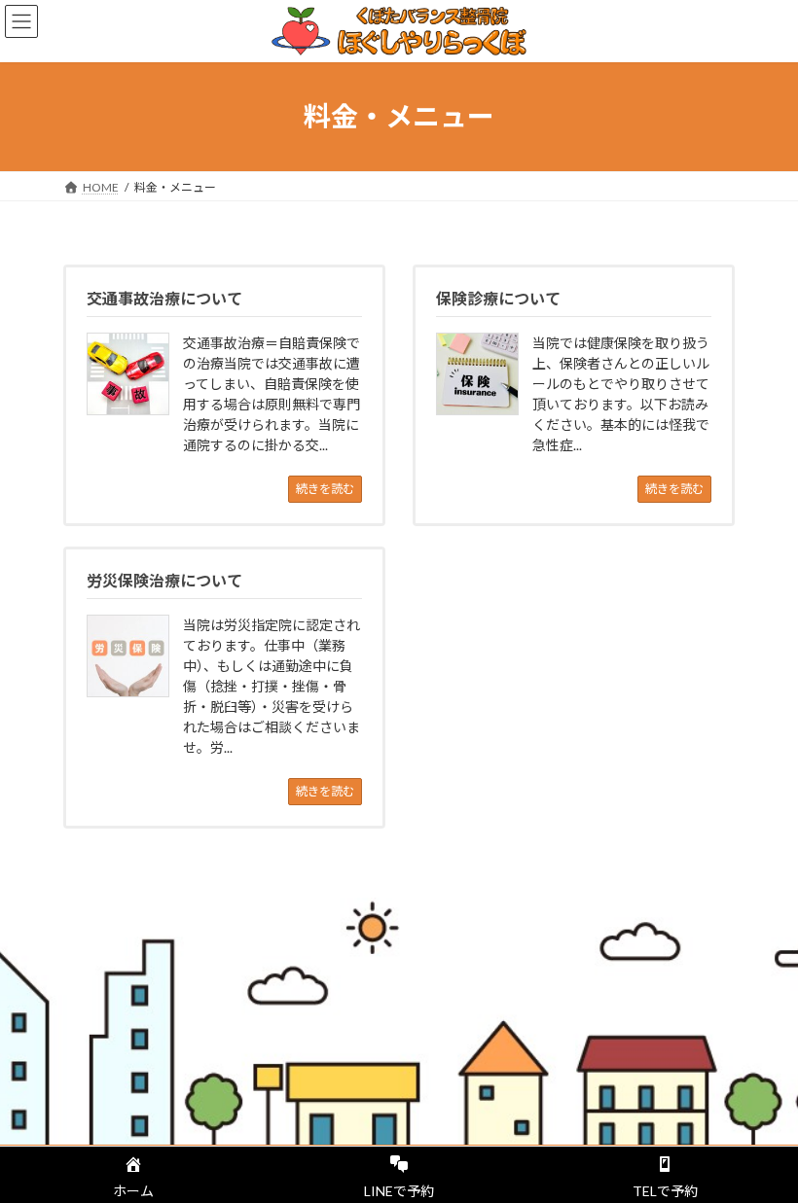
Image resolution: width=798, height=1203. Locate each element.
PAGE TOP (762, 1146)
